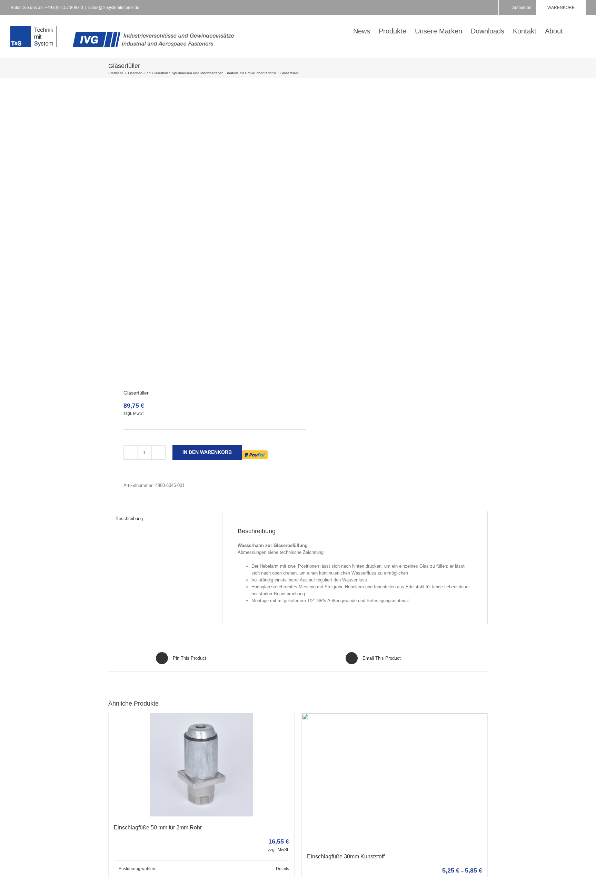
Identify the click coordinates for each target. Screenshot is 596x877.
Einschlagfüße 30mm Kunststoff (346, 856)
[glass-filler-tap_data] (199, 234)
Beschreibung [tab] (129, 518)
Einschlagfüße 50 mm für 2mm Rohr (158, 827)
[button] (574, 30)
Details (282, 868)
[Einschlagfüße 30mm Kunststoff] (394, 779)
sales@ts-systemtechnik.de (113, 7)
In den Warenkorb (207, 452)
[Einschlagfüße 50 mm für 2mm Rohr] (201, 765)
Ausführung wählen (137, 868)
